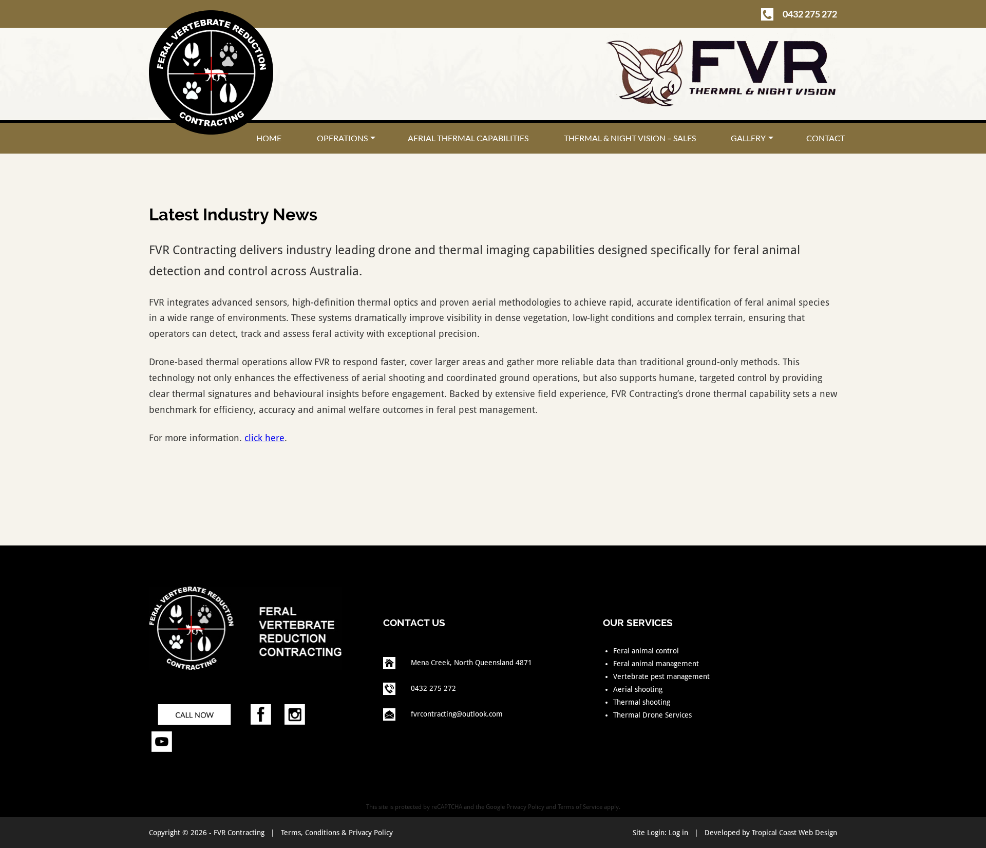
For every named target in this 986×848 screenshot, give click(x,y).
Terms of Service (580, 807)
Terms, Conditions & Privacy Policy (337, 832)
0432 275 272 (809, 14)
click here (264, 437)
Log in (678, 832)
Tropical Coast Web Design (794, 832)
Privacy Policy (525, 807)
